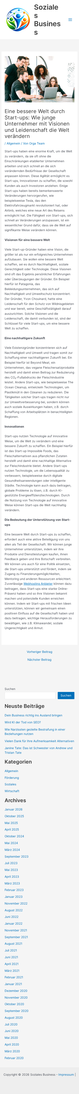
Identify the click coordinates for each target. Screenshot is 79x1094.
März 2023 (12, 883)
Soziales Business (47, 19)
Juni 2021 (11, 957)
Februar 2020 (14, 1058)
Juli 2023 (11, 863)
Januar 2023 (14, 896)
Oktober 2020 (14, 1004)
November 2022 (16, 903)
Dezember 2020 (16, 991)
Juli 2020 (11, 1024)
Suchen (10, 689)
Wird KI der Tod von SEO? (23, 722)
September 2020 (17, 1011)
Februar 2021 (14, 977)
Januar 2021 (13, 984)
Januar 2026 (14, 809)
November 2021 (16, 930)
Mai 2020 (11, 1037)
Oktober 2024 (14, 836)
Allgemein (13, 143)
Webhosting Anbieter (38, 583)
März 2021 (12, 970)
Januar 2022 (13, 923)
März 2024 (12, 849)
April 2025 (12, 829)
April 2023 (12, 876)
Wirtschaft (12, 791)
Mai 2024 (11, 843)
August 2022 (14, 910)
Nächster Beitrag (39, 659)
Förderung (12, 777)
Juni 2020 (12, 1031)
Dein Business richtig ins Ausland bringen (33, 715)
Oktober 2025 (14, 816)
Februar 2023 (14, 890)
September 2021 (16, 937)
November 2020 (16, 997)
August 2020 (14, 1017)
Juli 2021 (11, 950)
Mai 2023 (11, 870)
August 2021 (13, 943)
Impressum (66, 1074)
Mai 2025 (11, 823)
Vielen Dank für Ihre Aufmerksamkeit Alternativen (39, 741)
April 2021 (11, 964)
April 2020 (12, 1044)
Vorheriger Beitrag (39, 652)
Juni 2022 (11, 917)
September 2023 (17, 856)
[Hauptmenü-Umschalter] (70, 19)
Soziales (10, 784)
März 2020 (12, 1051)
